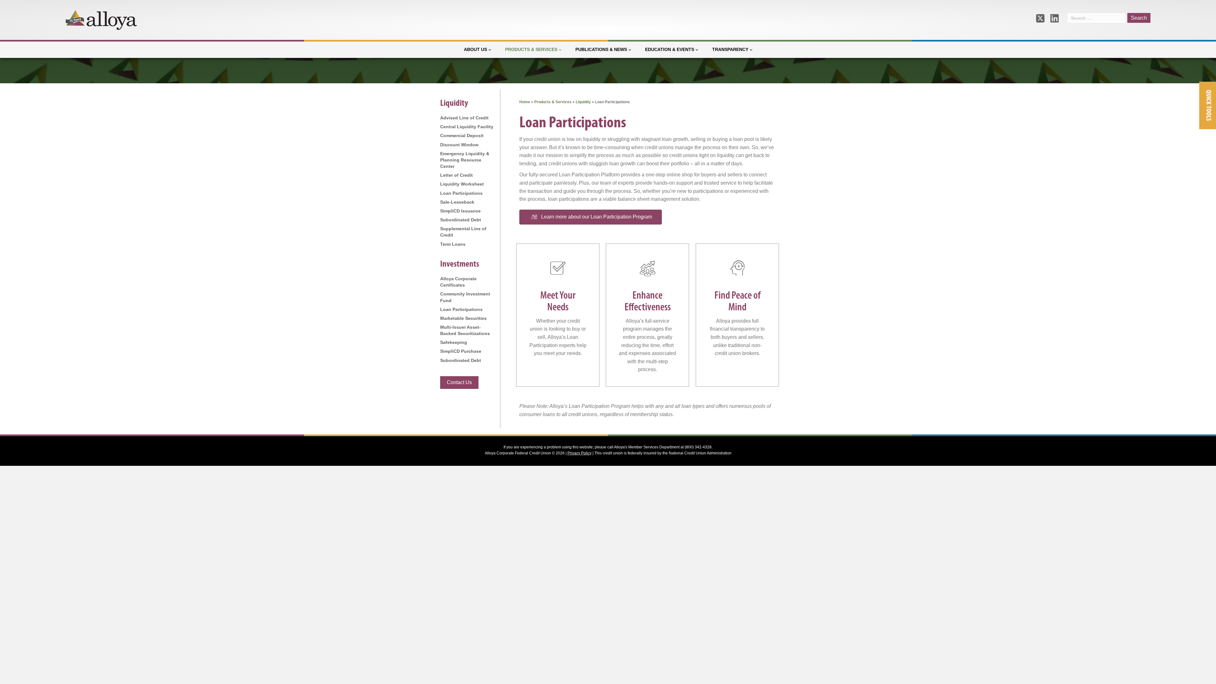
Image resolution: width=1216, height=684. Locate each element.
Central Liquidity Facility (466, 126)
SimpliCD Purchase (460, 351)
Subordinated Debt (460, 219)
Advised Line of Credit (464, 117)
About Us (475, 49)
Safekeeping (453, 342)
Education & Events (669, 49)
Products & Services (531, 49)
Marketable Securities (463, 318)
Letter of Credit (456, 175)
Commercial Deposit (462, 135)
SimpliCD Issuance (460, 210)
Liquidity (583, 102)
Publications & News (601, 49)
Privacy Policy (579, 453)
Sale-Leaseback (457, 202)
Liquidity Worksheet (462, 184)
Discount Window (459, 144)
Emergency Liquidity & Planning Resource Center (464, 160)
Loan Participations (461, 193)
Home (524, 102)
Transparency (730, 49)
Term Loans (453, 244)
